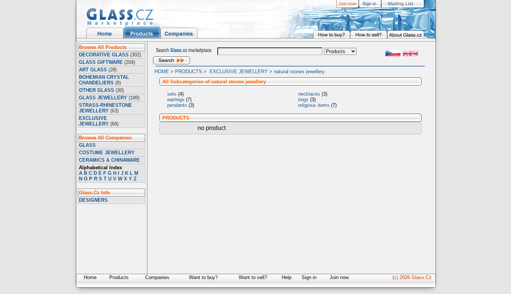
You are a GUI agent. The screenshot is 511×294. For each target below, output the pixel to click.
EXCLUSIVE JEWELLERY (94, 121)
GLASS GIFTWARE (101, 62)
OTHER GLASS (96, 90)
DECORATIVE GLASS (104, 55)
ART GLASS (93, 69)
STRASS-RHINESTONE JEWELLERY (105, 108)
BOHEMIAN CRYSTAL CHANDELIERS (104, 80)
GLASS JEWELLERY (103, 97)
